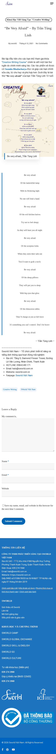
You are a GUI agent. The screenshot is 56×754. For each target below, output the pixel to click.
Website (5, 488)
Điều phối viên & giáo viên (13, 617)
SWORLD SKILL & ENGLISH (16, 645)
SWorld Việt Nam (28, 389)
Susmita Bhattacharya (16, 69)
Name (5, 461)
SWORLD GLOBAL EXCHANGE (17, 639)
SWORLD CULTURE (11, 658)
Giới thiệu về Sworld (11, 607)
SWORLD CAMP (10, 633)
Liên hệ (5, 611)
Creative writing (10, 389)
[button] (51, 3)
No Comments (42, 43)
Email (5, 475)
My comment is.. (9, 416)
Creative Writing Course (14, 62)
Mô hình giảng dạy (10, 614)
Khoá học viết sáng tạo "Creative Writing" (29, 19)
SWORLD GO (8, 651)
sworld (14, 43)
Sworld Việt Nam (24, 375)
